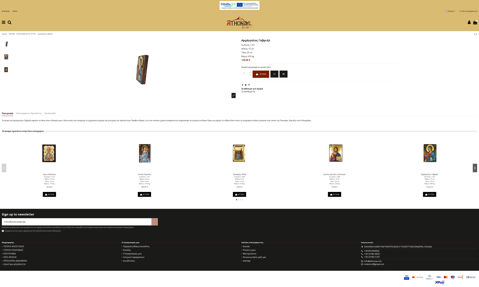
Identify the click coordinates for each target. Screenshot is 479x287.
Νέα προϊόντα (249, 253)
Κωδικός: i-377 (49, 177)
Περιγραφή (7, 113)
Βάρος (244, 56)
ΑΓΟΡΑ (263, 74)
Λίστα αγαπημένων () (469, 11)
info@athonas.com (373, 261)
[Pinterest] (249, 85)
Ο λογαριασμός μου (132, 253)
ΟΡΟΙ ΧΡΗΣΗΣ (10, 257)
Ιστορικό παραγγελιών (133, 257)
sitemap (246, 260)
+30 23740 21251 (372, 257)
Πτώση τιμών (249, 250)
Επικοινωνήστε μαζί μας (254, 257)
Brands (246, 246)
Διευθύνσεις (129, 260)
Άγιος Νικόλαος (49, 174)
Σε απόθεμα (246, 91)
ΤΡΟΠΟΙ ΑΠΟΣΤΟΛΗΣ (13, 246)
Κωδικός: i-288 (334, 177)
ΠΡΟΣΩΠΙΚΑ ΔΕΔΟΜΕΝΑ (15, 260)
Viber (15, 11)
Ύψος (243, 52)
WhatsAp (6, 11)
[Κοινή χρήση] (242, 85)
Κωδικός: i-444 (239, 177)
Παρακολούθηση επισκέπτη (136, 246)
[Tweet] (246, 85)
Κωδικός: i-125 (144, 177)
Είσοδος (127, 250)
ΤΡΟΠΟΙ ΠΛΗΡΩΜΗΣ (13, 250)
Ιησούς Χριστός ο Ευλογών (335, 174)
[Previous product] (475, 34)
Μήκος (244, 48)
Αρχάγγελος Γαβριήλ (429, 174)
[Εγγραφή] (154, 221)
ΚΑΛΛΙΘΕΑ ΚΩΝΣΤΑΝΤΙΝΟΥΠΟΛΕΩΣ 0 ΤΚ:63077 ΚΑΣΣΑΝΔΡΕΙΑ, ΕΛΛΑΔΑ (398, 246)
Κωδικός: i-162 (429, 177)
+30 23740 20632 (372, 254)
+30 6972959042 (371, 251)
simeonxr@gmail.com (374, 264)
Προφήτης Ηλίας (239, 174)
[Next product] (476, 34)
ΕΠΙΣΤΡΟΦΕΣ (9, 253)
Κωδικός (245, 45)
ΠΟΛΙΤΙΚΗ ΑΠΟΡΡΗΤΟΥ (14, 264)
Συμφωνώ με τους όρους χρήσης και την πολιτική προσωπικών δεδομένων (33, 231)
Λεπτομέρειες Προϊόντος (29, 113)
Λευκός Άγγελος (144, 174)
